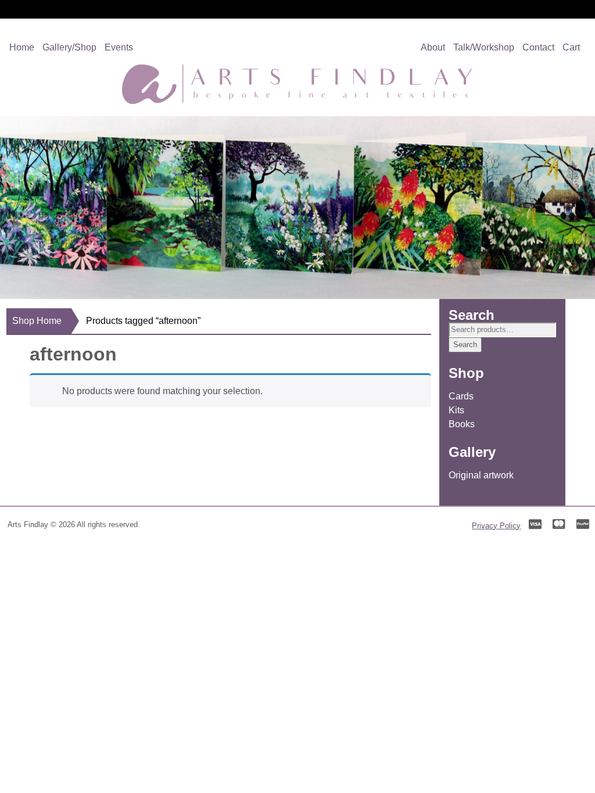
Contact (538, 47)
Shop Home (37, 321)
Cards (461, 396)
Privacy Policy (496, 525)
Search (465, 344)
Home (21, 47)
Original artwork (481, 475)
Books (462, 424)
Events (119, 47)
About (433, 47)
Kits (456, 410)
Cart (571, 47)
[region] (297, 207)
